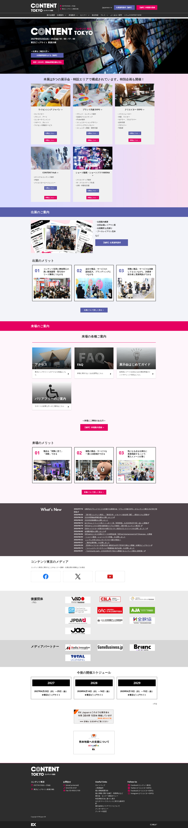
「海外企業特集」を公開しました (97, 542)
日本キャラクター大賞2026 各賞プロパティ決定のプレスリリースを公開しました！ (115, 528)
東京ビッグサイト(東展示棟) (70, 9)
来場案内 (72, 15)
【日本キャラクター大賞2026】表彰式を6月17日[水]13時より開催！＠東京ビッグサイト (118, 545)
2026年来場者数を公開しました (96, 520)
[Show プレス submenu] (107, 15)
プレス (103, 15)
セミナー (83, 15)
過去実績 (95, 15)
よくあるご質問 (116, 15)
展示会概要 (51, 15)
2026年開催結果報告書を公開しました (99, 517)
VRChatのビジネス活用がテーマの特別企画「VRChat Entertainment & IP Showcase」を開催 (118, 534)
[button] (124, 7)
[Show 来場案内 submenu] (77, 15)
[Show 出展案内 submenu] (65, 15)
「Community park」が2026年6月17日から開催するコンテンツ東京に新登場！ (114, 551)
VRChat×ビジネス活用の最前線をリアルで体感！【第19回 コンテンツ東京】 (113, 526)
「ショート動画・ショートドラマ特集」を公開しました (105, 537)
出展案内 (60, 15)
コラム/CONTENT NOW (132, 15)
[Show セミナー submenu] (89, 15)
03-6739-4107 (71, 788)
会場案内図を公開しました (94, 531)
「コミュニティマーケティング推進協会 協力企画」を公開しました (110, 548)
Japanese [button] (106, 7)
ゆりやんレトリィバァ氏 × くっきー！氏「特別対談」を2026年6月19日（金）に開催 (116, 523)
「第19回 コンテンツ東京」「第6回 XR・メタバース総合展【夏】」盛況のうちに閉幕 (116, 514)
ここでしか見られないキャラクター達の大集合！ (103, 540)
